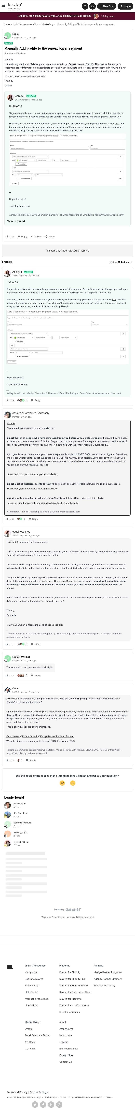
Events (29, 1028)
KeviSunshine (21, 813)
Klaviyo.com (31, 972)
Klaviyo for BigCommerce (73, 985)
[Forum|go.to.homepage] (15, 6)
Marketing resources (36, 998)
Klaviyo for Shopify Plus (72, 978)
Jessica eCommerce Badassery (30, 413)
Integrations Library (104, 985)
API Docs (30, 1042)
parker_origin (20, 832)
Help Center (31, 992)
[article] (67, 336)
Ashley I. (20, 96)
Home (6, 24)
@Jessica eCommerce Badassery (59, 581)
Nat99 (15, 33)
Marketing (47, 24)
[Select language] (92, 6)
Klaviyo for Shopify (69, 972)
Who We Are (66, 1028)
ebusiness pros (21, 531)
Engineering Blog (68, 1048)
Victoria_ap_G (21, 841)
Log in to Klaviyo (34, 978)
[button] (4, 6)
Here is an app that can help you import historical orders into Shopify (42, 503)
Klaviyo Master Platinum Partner (57, 736)
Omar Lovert (13, 736)
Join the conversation (25, 24)
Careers (63, 1042)
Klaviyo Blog (32, 985)
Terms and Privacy (17, 1092)
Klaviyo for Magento (70, 998)
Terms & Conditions (52, 917)
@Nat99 (16, 106)
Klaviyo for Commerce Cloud (75, 992)
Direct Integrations (69, 1012)
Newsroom (65, 1035)
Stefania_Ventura (22, 822)
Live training (31, 1005)
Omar (15, 688)
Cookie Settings (39, 1092)
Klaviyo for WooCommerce (74, 1005)
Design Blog (66, 1055)
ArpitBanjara (20, 803)
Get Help (30, 1048)
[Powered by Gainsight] (67, 910)
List (117, 123)
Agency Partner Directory (108, 978)
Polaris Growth (30, 736)
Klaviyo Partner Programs (108, 972)
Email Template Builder (37, 1035)
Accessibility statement (80, 917)
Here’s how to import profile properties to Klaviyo (32, 474)
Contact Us (65, 1061)
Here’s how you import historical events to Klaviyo (32, 488)
